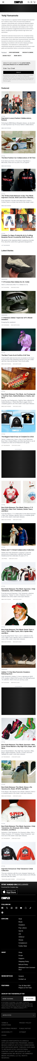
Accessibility (6, 1032)
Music (20, 922)
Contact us (22, 979)
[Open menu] (3, 2)
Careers (21, 976)
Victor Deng (5, 287)
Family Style (22, 946)
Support (21, 958)
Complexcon (22, 943)
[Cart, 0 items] (34, 2)
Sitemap (22, 1032)
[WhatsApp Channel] (12, 908)
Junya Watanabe (14, 52)
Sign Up (18, 72)
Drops (20, 955)
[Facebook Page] (2, 908)
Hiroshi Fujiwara (27, 52)
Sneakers (21, 925)
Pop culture (22, 928)
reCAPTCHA (8, 79)
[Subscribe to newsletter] (29, 998)
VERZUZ (21, 937)
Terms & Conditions (6, 1024)
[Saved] (31, 2)
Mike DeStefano (6, 128)
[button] (18, 1015)
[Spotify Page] (2, 912)
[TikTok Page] (30, 908)
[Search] (28, 2)
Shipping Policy (23, 961)
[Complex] (18, 2)
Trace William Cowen (8, 879)
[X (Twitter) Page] (7, 908)
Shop (20, 952)
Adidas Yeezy (7, 55)
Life (19, 934)
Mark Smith (17, 55)
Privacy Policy (22, 79)
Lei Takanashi (5, 245)
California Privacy (9, 1028)
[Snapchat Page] (26, 908)
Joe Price (4, 558)
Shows (20, 940)
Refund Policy (23, 964)
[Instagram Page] (16, 908)
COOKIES (3, 1035)
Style (3, 116)
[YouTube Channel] (21, 908)
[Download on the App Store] (9, 891)
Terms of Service (18, 1007)
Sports (20, 931)
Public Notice (25, 1028)
